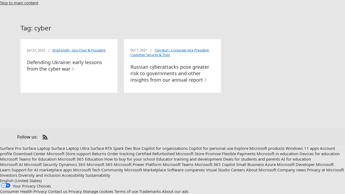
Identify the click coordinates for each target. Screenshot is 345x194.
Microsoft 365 (100, 164)
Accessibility (73, 175)
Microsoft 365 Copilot (215, 164)
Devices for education (319, 153)
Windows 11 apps (302, 148)
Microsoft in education (277, 153)
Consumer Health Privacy (23, 191)
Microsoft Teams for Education (28, 159)
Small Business (250, 164)
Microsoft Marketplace (145, 169)
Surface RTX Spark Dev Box (115, 148)
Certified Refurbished (155, 153)
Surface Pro (10, 148)
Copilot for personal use (211, 148)
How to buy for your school (129, 159)
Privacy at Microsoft (325, 169)
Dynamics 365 (72, 164)
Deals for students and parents (251, 159)
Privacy (75, 191)
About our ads (175, 191)
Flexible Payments (239, 153)
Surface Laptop (36, 148)
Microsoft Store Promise (198, 153)
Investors (8, 175)
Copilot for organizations (165, 148)
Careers (238, 169)
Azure (270, 164)
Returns (99, 153)
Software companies (186, 169)
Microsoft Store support (69, 153)
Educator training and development (189, 159)
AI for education (296, 159)
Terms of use (126, 191)
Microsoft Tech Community (98, 169)
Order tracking (120, 153)
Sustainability (97, 175)
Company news (291, 169)
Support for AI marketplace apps (42, 169)
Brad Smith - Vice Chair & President (79, 50)
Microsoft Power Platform (138, 164)
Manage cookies (98, 191)
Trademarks (150, 191)
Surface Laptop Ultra (70, 148)
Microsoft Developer (296, 164)
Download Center (29, 153)
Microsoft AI (11, 164)
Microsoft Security (41, 164)
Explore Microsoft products (259, 148)
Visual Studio (218, 169)
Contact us (57, 191)
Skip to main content (19, 2)
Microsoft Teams (178, 164)
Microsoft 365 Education (80, 159)
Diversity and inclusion (39, 175)
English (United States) (21, 180)
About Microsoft (261, 169)
